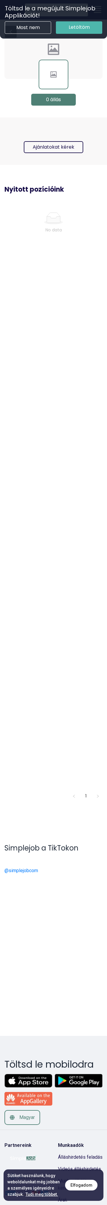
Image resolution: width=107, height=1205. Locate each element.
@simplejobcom (21, 870)
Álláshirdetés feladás (80, 1157)
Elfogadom (81, 1185)
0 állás (53, 99)
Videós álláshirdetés (79, 1169)
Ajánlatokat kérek (53, 147)
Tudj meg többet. (42, 1194)
